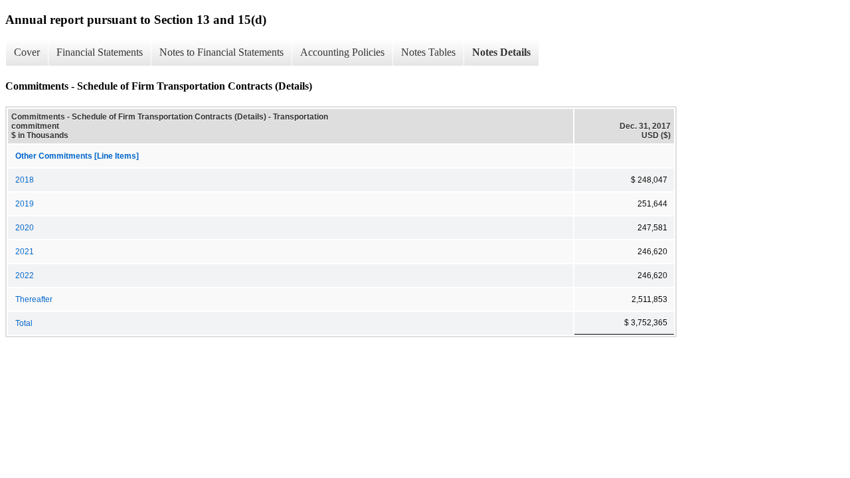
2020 (24, 228)
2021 (24, 252)
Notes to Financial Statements (221, 52)
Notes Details (501, 52)
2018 (24, 180)
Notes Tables (428, 52)
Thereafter (33, 299)
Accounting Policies (342, 52)
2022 (24, 275)
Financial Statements (99, 52)
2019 (24, 204)
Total (24, 323)
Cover (27, 52)
